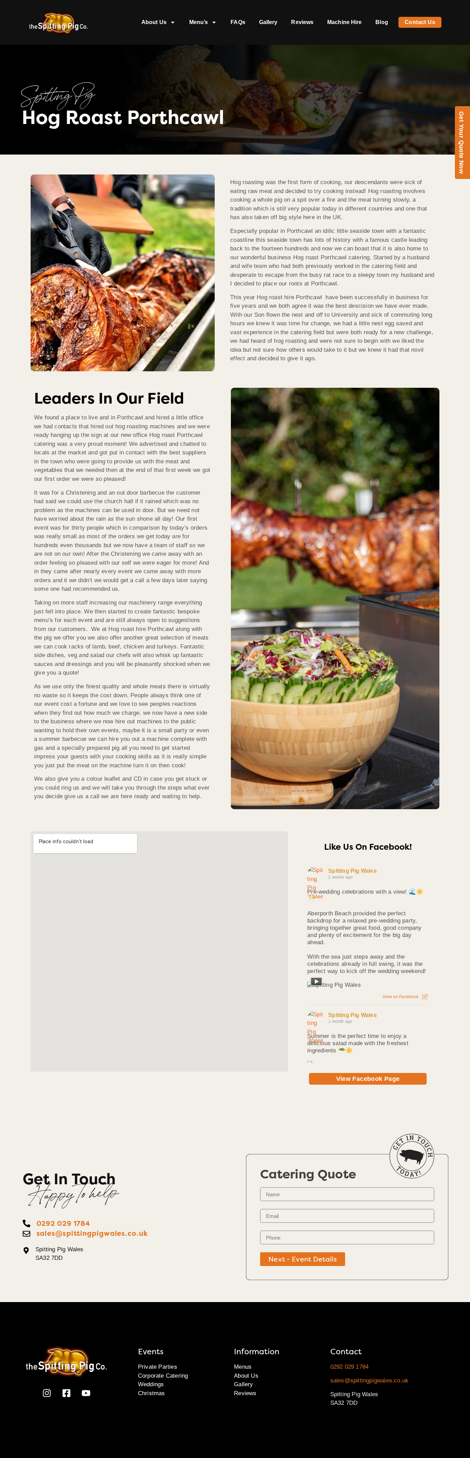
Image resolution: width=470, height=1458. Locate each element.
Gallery (268, 22)
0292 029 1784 (349, 1367)
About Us (154, 22)
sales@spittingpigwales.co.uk (369, 1380)
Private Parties (157, 1367)
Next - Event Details (302, 1259)
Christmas (151, 1393)
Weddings (151, 1384)
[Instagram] (47, 1393)
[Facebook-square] (66, 1393)
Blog (381, 22)
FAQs (238, 22)
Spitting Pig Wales (352, 871)
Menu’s (198, 22)
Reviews (302, 22)
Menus (243, 1367)
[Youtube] (86, 1393)
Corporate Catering (163, 1375)
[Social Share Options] (425, 996)
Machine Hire (344, 22)
